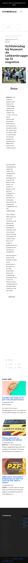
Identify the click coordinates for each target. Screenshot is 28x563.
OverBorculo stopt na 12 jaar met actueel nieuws (13, 399)
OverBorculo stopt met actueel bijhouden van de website (14, 4)
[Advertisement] (11, 156)
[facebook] (2, 552)
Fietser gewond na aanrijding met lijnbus (12, 439)
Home (6, 35)
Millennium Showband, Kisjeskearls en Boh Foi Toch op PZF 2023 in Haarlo (12, 480)
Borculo (9, 35)
